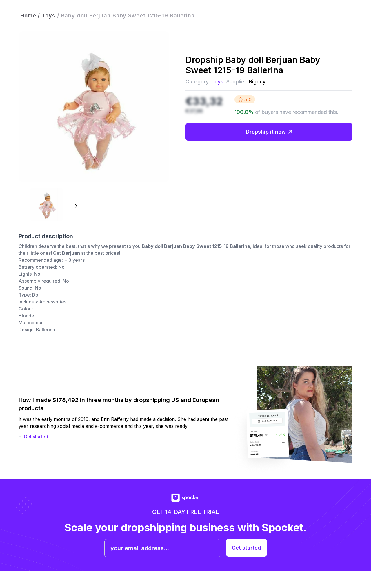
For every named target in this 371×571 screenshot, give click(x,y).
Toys (217, 82)
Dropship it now (266, 132)
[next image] (75, 206)
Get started (36, 436)
